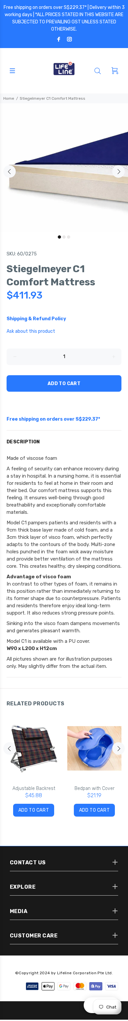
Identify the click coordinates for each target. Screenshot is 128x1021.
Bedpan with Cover (95, 788)
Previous (9, 171)
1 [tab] (59, 237)
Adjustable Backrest (33, 788)
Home (8, 98)
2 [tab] (64, 237)
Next (118, 171)
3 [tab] (68, 237)
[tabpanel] (64, 167)
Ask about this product (31, 331)
